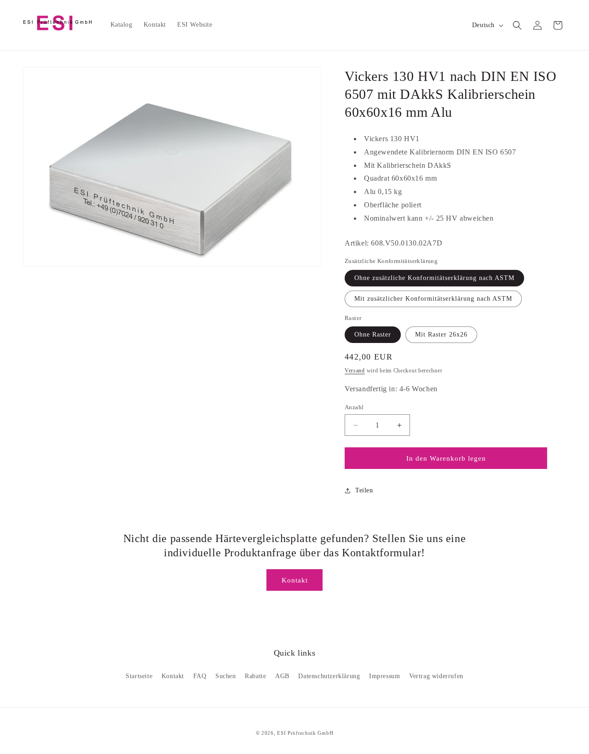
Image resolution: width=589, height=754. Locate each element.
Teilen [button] (364, 490)
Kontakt (295, 580)
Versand (355, 370)
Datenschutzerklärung (329, 676)
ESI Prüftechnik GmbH (305, 733)
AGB (282, 676)
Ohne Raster (372, 334)
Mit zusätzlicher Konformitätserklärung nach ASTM (433, 298)
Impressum (384, 676)
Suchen (225, 676)
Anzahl (354, 407)
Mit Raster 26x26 (441, 334)
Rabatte (255, 676)
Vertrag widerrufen (436, 676)
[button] (517, 25)
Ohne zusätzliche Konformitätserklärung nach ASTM (434, 277)
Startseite (139, 676)
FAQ (200, 676)
